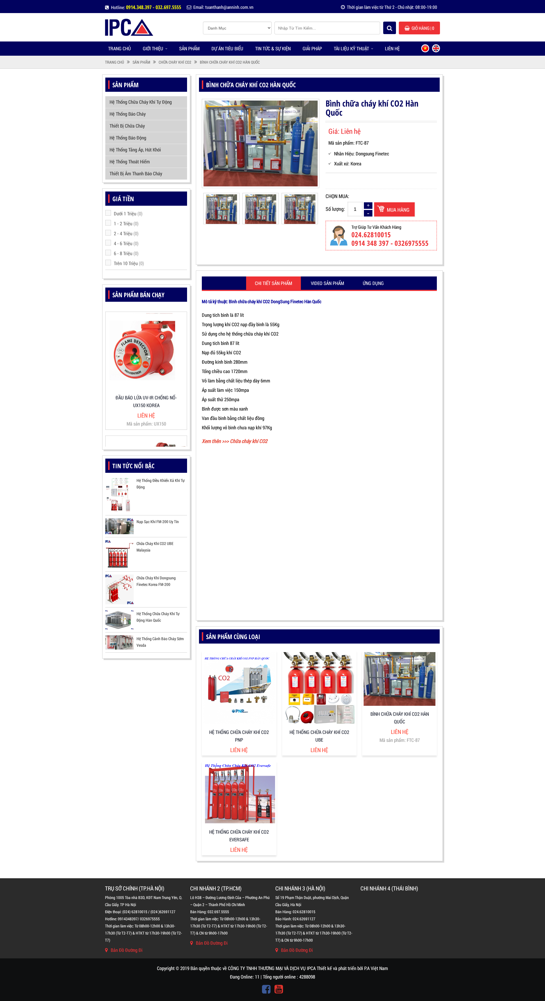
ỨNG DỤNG (373, 283)
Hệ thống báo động (128, 137)
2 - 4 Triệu (126, 233)
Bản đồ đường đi (126, 950)
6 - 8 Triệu (126, 253)
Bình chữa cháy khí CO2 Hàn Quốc (230, 62)
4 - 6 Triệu (126, 243)
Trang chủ (119, 48)
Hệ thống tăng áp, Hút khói (135, 149)
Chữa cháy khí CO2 (175, 62)
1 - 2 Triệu (126, 223)
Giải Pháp (312, 48)
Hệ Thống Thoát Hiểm (130, 161)
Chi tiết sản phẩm (273, 283)
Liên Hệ (392, 48)
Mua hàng (398, 209)
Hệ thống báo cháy (128, 114)
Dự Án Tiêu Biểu (227, 48)
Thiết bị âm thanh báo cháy (136, 173)
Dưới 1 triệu (128, 213)
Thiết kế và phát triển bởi (340, 968)
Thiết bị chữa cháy (127, 125)
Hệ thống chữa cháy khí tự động (141, 102)
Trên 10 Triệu (129, 263)
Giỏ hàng (423, 28)
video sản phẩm (327, 283)
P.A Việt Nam (376, 968)
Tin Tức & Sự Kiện (273, 48)
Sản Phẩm (189, 48)
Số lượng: (335, 208)
